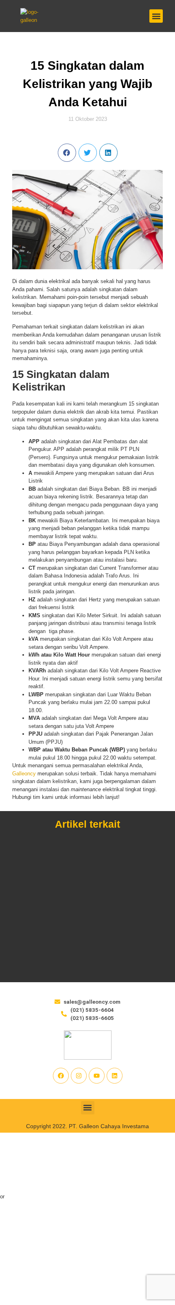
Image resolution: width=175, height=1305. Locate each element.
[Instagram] (79, 1076)
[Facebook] (61, 1076)
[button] (156, 16)
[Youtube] (97, 1076)
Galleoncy (24, 774)
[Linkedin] (114, 1076)
